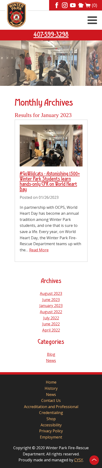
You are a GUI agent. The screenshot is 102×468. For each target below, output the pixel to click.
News (51, 360)
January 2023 (51, 305)
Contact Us (51, 400)
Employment (51, 437)
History (51, 388)
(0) (94, 5)
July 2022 (51, 318)
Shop (51, 418)
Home (51, 382)
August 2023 (51, 293)
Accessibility (51, 425)
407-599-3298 (51, 35)
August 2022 (51, 311)
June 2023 (51, 299)
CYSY (78, 460)
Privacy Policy (51, 431)
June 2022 (51, 324)
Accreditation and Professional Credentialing (51, 409)
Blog (51, 354)
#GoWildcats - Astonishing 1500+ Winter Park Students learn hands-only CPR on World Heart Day (50, 181)
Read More (39, 250)
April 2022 (51, 330)
